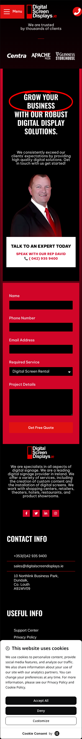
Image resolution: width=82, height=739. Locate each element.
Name (14, 296)
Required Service (24, 362)
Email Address (22, 340)
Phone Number (22, 318)
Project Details (22, 384)
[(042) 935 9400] (77, 11)
